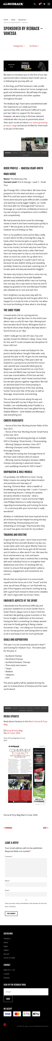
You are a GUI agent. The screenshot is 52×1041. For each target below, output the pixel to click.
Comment (9, 856)
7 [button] (22, 710)
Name (7, 881)
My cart (6, 954)
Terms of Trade (9, 958)
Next (45, 828)
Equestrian (22, 20)
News (13, 20)
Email (7, 890)
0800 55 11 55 (9, 970)
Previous (8, 828)
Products (7, 938)
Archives (33, 46)
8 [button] (30, 710)
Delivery (7, 978)
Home (6, 20)
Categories (18, 46)
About (6, 942)
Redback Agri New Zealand (13, 4)
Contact (7, 974)
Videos (6, 950)
